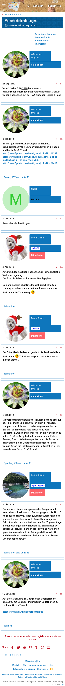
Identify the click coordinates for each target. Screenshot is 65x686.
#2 (61, 139)
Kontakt (16, 665)
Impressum (40, 44)
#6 (61, 415)
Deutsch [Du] (33, 661)
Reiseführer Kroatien (45, 34)
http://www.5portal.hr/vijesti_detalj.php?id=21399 (29, 153)
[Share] (56, 84)
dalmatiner (12, 25)
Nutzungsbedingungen (34, 665)
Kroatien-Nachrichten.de (13, 675)
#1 (61, 84)
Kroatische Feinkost (33, 675)
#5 (61, 348)
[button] (4, 6)
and (16, 177)
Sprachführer (41, 40)
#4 (61, 267)
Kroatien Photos (43, 37)
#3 (61, 218)
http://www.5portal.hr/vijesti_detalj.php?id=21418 (29, 163)
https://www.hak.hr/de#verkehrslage (22, 611)
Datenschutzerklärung (23, 669)
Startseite (42, 669)
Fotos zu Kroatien (26, 677)
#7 (61, 504)
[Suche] (28, 6)
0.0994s (47, 681)
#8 (61, 594)
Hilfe (50, 665)
